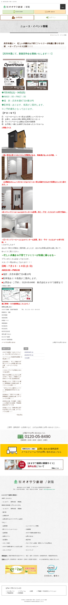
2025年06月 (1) (29, 352)
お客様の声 (6, 515)
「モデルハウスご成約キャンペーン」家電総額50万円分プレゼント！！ (12, 389)
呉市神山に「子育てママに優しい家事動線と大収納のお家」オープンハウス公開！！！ (12, 396)
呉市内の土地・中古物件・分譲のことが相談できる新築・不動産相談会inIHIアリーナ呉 (12, 403)
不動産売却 (10, 593)
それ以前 (27, 358)
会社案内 (5, 539)
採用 (31, 591)
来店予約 (28, 539)
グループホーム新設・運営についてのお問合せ (39, 543)
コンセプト (5, 501)
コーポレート (11, 591)
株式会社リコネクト (40, 601)
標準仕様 (13, 501)
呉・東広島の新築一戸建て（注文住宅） (9, 1)
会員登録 (19, 17)
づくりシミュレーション (10, 529)
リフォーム (22, 591)
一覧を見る (19, 414)
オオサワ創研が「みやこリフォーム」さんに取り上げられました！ (12, 353)
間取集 (19, 501)
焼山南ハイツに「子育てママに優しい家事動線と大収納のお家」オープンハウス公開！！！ (12, 383)
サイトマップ (29, 550)
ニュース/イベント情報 (32, 526)
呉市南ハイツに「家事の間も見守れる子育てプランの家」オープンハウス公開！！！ (12, 409)
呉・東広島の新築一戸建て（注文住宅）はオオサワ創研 (36, 599)
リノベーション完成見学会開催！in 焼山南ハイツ (12, 357)
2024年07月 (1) (29, 355)
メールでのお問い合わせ (8, 342)
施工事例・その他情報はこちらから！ (16, 304)
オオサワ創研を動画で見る (33, 532)
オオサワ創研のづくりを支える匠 (12, 546)
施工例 (4, 512)
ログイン (52, 17)
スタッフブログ (7, 550)
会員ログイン (6, 536)
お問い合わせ (29, 536)
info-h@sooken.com (49, 489)
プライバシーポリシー (32, 546)
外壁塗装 (20, 593)
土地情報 (28, 529)
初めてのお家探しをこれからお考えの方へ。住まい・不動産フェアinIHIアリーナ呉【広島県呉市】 (12, 376)
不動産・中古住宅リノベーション (47, 591)
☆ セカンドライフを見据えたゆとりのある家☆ (12, 371)
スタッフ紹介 (6, 543)
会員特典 (5, 526)
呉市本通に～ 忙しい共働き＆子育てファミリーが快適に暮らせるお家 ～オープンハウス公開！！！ (12, 364)
